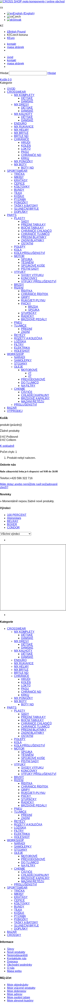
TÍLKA (18, 192)
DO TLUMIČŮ (30, 382)
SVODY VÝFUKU (32, 275)
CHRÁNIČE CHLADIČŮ (36, 230)
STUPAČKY (29, 313)
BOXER (12, 524)
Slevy (10, 948)
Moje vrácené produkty (21, 987)
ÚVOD (11, 88)
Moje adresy (14, 994)
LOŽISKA (20, 341)
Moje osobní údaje (18, 997)
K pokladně (7, 445)
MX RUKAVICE (24, 126)
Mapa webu (14, 971)
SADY (25, 221)
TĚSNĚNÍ (27, 262)
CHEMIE (19, 388)
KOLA (18, 249)
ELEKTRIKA (22, 347)
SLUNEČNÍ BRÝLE (26, 208)
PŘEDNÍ (26, 328)
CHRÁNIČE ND (31, 155)
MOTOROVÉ (29, 369)
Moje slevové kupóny (20, 1000)
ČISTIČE (26, 392)
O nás (10, 967)
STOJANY (20, 363)
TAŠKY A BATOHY (26, 205)
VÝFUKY (20, 271)
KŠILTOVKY (22, 186)
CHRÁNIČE (21, 139)
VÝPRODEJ (15, 410)
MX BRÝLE (21, 132)
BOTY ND (27, 167)
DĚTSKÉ (27, 98)
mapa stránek (15, 47)
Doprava (12, 961)
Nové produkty (16, 952)
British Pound (16, 31)
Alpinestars (14, 518)
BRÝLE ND (21, 136)
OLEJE (18, 366)
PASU (25, 151)
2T (30, 373)
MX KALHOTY (23, 114)
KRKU (25, 158)
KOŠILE (19, 196)
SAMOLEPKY (23, 360)
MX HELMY (21, 129)
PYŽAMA (20, 199)
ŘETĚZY (20, 335)
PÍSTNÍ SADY (30, 268)
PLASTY (19, 218)
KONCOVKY (29, 278)
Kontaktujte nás (16, 958)
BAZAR (12, 407)
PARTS (12, 215)
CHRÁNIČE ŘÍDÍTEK (34, 294)
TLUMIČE (20, 325)
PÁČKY (26, 303)
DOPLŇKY (21, 211)
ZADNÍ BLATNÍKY (32, 240)
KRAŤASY (21, 180)
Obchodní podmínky (19, 964)
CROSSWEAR (16, 91)
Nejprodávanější (17, 955)
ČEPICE (19, 183)
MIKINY (19, 177)
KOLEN (26, 145)
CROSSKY (14, 935)
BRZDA (33, 306)
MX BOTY (20, 164)
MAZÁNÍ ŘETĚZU (32, 401)
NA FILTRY (28, 385)
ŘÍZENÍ (18, 287)
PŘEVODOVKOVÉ (33, 379)
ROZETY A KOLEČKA (28, 338)
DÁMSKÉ (27, 101)
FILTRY (19, 344)
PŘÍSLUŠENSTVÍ (25, 404)
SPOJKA (26, 259)
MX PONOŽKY (23, 161)
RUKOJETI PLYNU (33, 300)
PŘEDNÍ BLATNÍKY (33, 237)
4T (30, 376)
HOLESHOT (22, 350)
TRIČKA (19, 174)
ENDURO (20, 123)
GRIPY (25, 297)
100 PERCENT (16, 514)
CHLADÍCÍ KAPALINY (35, 395)
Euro (11, 38)
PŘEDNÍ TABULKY (33, 224)
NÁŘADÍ (19, 357)
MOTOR (19, 256)
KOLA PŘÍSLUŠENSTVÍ (29, 253)
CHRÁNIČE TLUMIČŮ (35, 234)
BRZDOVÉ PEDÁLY (34, 319)
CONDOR (13, 527)
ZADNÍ (25, 331)
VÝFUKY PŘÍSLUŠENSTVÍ (38, 281)
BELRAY (12, 521)
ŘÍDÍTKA (26, 290)
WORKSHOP (15, 354)
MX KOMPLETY (24, 95)
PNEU (18, 322)
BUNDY (19, 189)
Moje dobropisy (16, 991)
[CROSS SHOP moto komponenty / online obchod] (32, 1)
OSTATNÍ (27, 243)
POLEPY (20, 246)
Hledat (4, 73)
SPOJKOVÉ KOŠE (33, 265)
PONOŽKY (21, 202)
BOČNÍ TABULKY (32, 227)
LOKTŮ (26, 148)
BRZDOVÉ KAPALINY (35, 398)
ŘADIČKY (27, 316)
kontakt (11, 43)
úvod (10, 57)
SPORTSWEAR (17, 170)
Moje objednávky (17, 984)
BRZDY (19, 284)
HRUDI (25, 142)
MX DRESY (21, 104)
